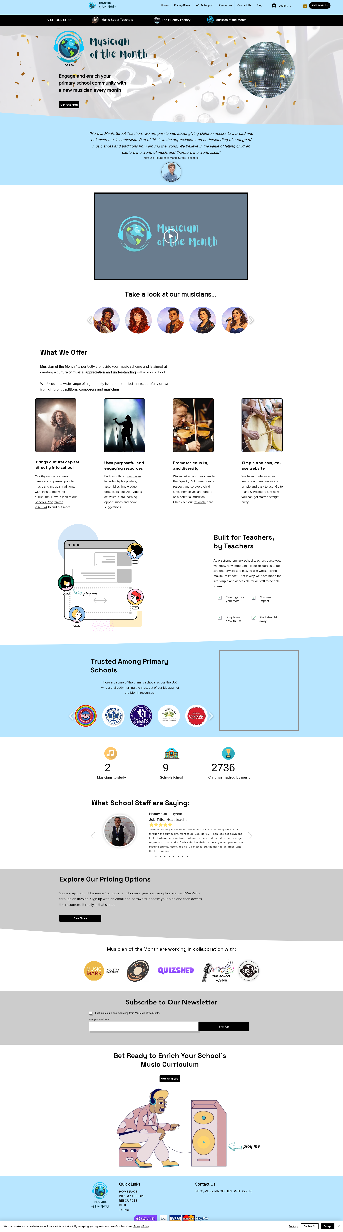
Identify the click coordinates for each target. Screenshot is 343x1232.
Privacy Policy (141, 1226)
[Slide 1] (155, 856)
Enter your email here (99, 1019)
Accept (327, 1226)
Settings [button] (293, 1226)
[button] (305, 5)
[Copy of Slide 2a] (182, 856)
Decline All (309, 1226)
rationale (200, 502)
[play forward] (251, 320)
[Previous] (93, 836)
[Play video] (171, 236)
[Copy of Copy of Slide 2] (173, 856)
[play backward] (90, 320)
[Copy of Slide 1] (160, 856)
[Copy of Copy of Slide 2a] (187, 856)
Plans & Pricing (252, 491)
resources (134, 476)
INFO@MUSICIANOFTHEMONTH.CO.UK (223, 1191)
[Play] (69, 48)
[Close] (339, 1226)
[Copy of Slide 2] (164, 856)
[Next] (250, 836)
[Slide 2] (178, 856)
